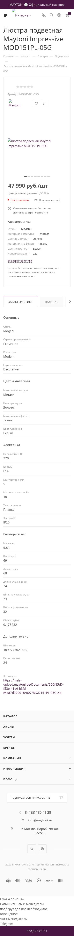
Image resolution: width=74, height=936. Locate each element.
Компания (12, 758)
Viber (31, 848)
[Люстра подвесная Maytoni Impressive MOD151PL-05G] (37, 143)
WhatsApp (42, 848)
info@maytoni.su (40, 820)
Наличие (51, 302)
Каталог (10, 716)
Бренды (9, 748)
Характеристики (20, 302)
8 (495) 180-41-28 (38, 812)
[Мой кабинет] (59, 15)
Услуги (9, 737)
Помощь (10, 779)
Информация (14, 769)
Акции (8, 727)
